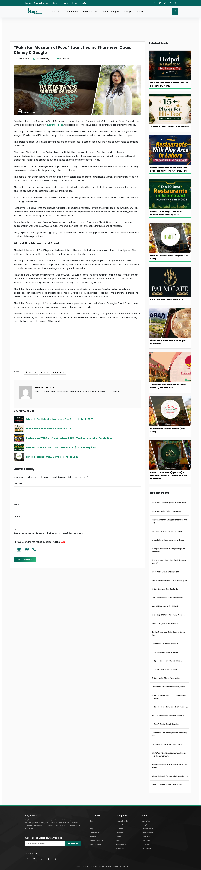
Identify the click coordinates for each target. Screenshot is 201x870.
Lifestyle (128, 11)
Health (28, 3)
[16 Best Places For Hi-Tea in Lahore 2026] (19, 428)
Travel (118, 841)
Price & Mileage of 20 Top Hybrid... (165, 606)
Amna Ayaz (146, 821)
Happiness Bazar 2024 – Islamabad (167, 531)
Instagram (59, 372)
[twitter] (160, 3)
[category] (58, 58)
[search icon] (175, 11)
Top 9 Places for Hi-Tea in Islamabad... (168, 597)
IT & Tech (56, 11)
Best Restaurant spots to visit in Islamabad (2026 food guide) (61, 447)
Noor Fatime (147, 841)
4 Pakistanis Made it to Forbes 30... (166, 643)
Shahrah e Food (42, 3)
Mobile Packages (111, 11)
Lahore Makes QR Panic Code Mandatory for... (170, 776)
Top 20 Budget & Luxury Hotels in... (166, 623)
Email (17, 516)
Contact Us (94, 833)
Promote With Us (96, 841)
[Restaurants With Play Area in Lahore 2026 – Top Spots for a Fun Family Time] (19, 438)
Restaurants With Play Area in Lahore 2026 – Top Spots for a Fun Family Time (69, 438)
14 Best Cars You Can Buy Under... (165, 589)
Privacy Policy (95, 845)
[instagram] (170, 3)
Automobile (72, 11)
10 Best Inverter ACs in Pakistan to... (166, 678)
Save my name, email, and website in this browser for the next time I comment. (48, 533)
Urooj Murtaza (23, 58)
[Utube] (175, 3)
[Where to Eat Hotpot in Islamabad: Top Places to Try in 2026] (19, 419)
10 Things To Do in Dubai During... (165, 669)
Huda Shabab (147, 833)
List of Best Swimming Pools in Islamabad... (170, 502)
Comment (19, 483)
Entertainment (121, 845)
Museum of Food (54, 124)
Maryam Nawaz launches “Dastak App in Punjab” (169, 561)
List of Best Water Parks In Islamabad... (167, 511)
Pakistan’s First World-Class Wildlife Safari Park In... (169, 766)
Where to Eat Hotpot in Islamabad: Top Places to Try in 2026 (60, 419)
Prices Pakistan (79, 3)
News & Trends (90, 11)
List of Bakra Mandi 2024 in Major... (166, 572)
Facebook (32, 372)
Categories (121, 815)
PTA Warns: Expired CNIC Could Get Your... (169, 744)
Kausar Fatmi (147, 829)
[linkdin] (165, 3)
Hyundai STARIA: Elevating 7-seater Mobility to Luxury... (169, 696)
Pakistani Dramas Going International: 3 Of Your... (169, 521)
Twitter (45, 372)
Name (17, 504)
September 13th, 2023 (44, 58)
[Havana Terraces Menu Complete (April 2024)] (19, 457)
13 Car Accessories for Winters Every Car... (169, 715)
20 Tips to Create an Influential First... (167, 661)
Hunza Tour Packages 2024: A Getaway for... (170, 580)
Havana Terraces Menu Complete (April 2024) (52, 456)
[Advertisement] (77, 348)
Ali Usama (146, 845)
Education (120, 848)
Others (140, 11)
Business (119, 833)
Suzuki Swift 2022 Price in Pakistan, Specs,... (169, 687)
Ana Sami (146, 837)
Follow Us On (31, 853)
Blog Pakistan (31, 815)
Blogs (92, 829)
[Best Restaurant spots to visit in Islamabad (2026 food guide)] (19, 447)
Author (145, 815)
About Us (93, 825)
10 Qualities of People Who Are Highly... (167, 652)
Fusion (66, 3)
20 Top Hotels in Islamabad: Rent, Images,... (170, 707)
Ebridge (125, 866)
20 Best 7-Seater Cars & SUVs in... (165, 724)
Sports (56, 3)
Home (92, 821)
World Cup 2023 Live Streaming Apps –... (168, 615)
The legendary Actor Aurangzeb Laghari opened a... (168, 550)
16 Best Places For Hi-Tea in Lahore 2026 (48, 428)
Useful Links (95, 815)
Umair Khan (146, 848)
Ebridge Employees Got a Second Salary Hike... (168, 633)
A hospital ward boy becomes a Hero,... (168, 540)
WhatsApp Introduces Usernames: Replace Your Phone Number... (169, 754)
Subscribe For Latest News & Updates (43, 838)
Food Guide (64, 58)
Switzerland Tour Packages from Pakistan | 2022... (169, 734)
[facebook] (155, 3)
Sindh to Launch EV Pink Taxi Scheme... (167, 785)
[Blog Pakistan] (35, 11)
